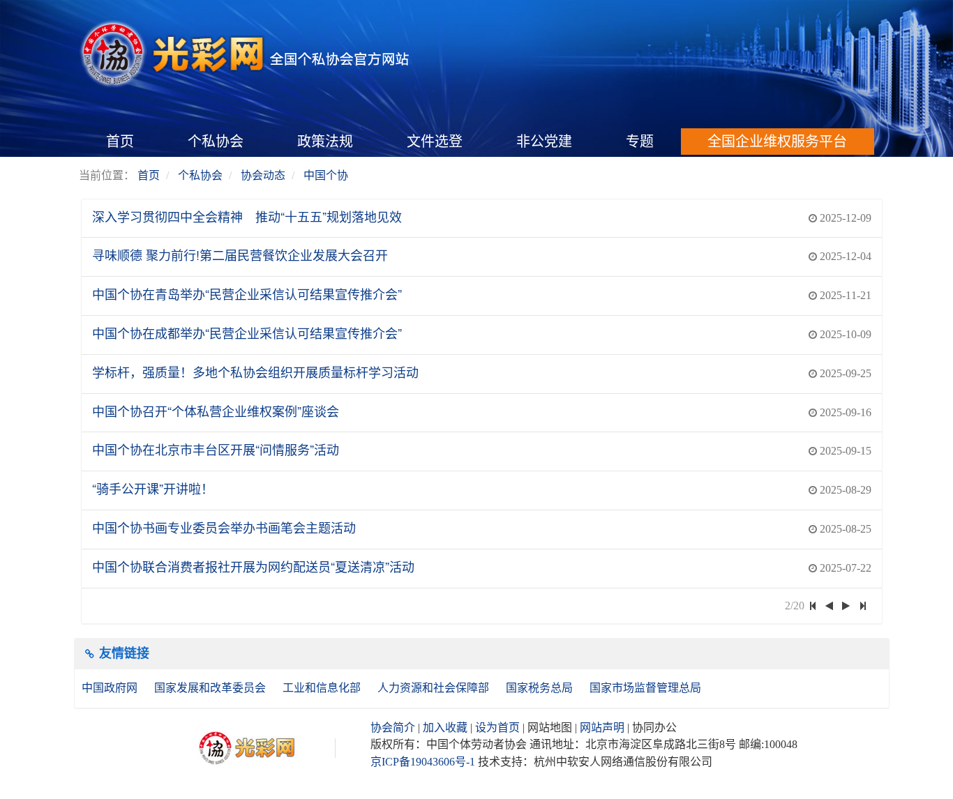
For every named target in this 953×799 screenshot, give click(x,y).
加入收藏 (445, 727)
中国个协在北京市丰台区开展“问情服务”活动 (215, 449)
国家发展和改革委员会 (211, 688)
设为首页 (497, 727)
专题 (640, 141)
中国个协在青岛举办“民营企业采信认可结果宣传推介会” (247, 293)
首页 (120, 141)
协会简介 (392, 727)
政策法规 (325, 141)
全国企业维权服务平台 (777, 141)
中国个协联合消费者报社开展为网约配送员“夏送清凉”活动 (253, 566)
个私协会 (215, 141)
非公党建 (544, 141)
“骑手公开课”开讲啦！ (152, 488)
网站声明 (602, 727)
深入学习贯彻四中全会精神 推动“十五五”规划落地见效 (247, 216)
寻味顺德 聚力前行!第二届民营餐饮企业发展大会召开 (240, 254)
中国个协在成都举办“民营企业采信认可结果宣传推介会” (247, 333)
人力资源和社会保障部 (434, 688)
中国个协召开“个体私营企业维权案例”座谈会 (215, 411)
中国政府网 (111, 688)
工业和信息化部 (323, 688)
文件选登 (435, 141)
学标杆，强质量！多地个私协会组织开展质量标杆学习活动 (255, 372)
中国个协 (325, 175)
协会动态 (263, 175)
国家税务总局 (541, 688)
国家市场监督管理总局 (645, 688)
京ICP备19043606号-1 (422, 762)
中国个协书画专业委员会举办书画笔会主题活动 (224, 527)
